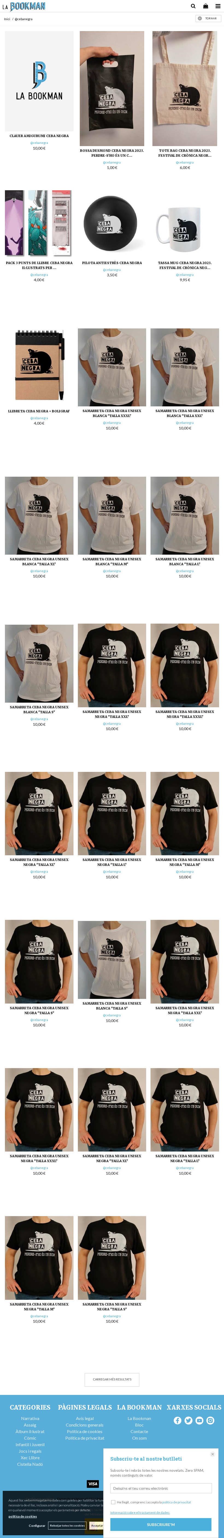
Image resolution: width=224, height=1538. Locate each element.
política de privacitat (176, 1502)
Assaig (30, 1424)
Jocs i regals (30, 1451)
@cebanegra (39, 142)
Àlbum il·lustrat (30, 1431)
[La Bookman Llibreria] (24, 7)
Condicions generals (85, 1424)
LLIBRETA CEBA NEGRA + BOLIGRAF (39, 411)
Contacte (139, 1431)
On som (139, 1437)
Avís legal (85, 1418)
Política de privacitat (84, 1437)
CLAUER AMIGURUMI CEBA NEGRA (39, 136)
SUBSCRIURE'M (161, 1524)
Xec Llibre (30, 1457)
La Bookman (139, 1418)
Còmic (30, 1437)
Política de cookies (84, 1431)
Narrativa (30, 1418)
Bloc (139, 1424)
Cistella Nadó (30, 1464)
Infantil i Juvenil (30, 1444)
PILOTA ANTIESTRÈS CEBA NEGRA (112, 263)
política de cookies (22, 1516)
